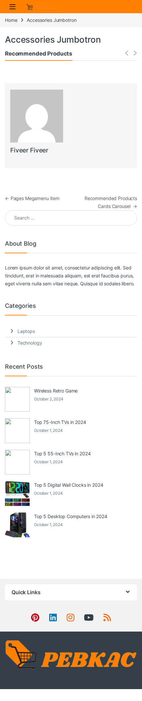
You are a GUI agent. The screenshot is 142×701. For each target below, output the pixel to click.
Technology (30, 343)
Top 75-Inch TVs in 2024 (60, 422)
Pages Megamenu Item (32, 198)
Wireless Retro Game (56, 390)
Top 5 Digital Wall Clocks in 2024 (68, 485)
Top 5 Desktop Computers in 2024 (70, 516)
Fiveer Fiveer (29, 150)
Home (11, 20)
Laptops (26, 331)
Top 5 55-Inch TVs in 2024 (62, 453)
